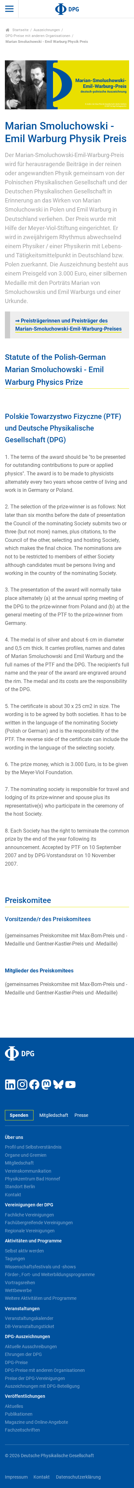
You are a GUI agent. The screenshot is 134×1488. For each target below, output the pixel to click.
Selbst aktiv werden (24, 1250)
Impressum (16, 1477)
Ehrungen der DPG (23, 1354)
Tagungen (15, 1258)
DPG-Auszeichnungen (27, 1336)
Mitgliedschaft (53, 1115)
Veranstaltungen (22, 1308)
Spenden (19, 1115)
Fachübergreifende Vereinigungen (39, 1222)
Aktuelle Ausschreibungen (31, 1346)
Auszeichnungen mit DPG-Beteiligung (42, 1386)
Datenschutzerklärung (78, 1477)
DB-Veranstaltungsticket (29, 1326)
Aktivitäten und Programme (33, 1241)
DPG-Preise (16, 1362)
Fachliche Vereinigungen (29, 1214)
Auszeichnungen (47, 30)
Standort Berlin (20, 1186)
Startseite (20, 30)
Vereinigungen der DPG (29, 1205)
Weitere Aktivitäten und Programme (40, 1298)
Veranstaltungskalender (29, 1318)
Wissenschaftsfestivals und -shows (40, 1266)
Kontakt (13, 1194)
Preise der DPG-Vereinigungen (35, 1378)
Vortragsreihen (20, 1282)
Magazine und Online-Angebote (36, 1422)
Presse (81, 1115)
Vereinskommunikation (28, 1171)
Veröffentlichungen (25, 1396)
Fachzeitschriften (22, 1430)
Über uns (14, 1137)
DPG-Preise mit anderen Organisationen (38, 36)
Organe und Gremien (26, 1155)
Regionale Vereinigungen (30, 1230)
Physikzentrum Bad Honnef (32, 1178)
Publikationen (19, 1414)
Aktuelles (14, 1406)
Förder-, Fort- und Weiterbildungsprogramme (50, 1274)
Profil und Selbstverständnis (33, 1147)
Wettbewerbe (18, 1290)
